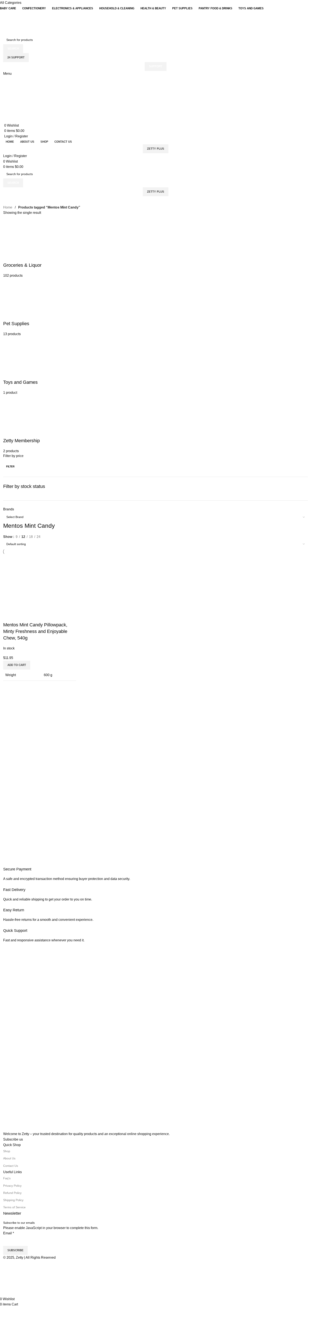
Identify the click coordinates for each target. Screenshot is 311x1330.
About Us (9, 1158)
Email (8, 1233)
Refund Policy (12, 1193)
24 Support (16, 57)
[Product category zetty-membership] (155, 337)
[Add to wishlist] (20, 616)
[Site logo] (13, 23)
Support (155, 66)
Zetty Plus (155, 148)
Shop (6, 1151)
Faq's (7, 1178)
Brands (8, 509)
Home (8, 207)
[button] (16, 665)
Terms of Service (14, 1207)
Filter (10, 466)
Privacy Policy (12, 1185)
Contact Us (10, 1165)
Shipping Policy (13, 1200)
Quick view (8, 616)
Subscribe (15, 1250)
